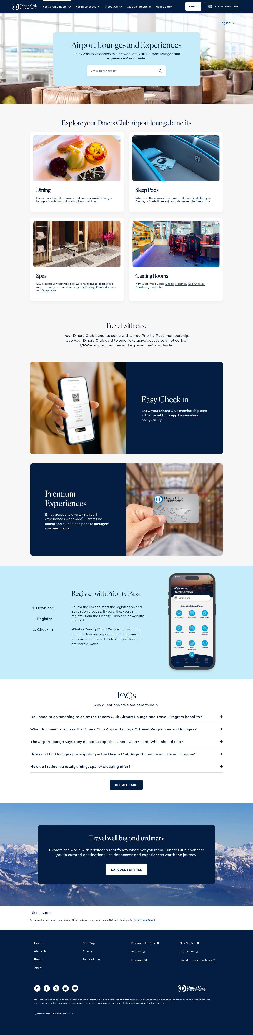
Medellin (154, 201)
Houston (181, 283)
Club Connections (139, 6)
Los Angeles (75, 287)
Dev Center (187, 943)
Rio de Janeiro (106, 287)
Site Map (89, 943)
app (124, 615)
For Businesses (86, 6)
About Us (111, 6)
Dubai (159, 287)
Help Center (164, 6)
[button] (160, 71)
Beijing (90, 287)
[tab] (43, 607)
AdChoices (187, 951)
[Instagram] (37, 991)
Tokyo (81, 201)
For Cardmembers (55, 6)
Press (38, 959)
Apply (38, 967)
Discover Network (143, 943)
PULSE (136, 951)
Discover (137, 960)
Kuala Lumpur (201, 198)
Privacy (88, 951)
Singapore (49, 290)
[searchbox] (121, 70)
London (71, 201)
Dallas (186, 198)
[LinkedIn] (65, 991)
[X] (56, 991)
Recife (139, 201)
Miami (58, 201)
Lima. (93, 201)
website (138, 615)
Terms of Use (91, 959)
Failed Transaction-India (196, 960)
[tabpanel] (126, 751)
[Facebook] (47, 991)
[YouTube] (75, 991)
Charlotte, (142, 287)
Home (38, 943)
